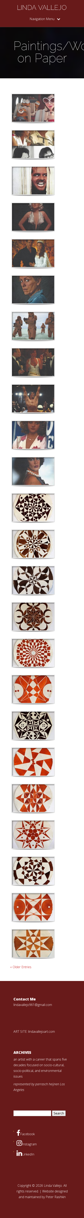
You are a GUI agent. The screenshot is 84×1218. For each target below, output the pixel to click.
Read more (44, 108)
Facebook (27, 1134)
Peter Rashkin (56, 1197)
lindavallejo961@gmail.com (32, 1004)
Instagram (29, 1144)
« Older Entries (20, 967)
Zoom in (24, 108)
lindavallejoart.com (41, 1031)
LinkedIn (28, 1154)
